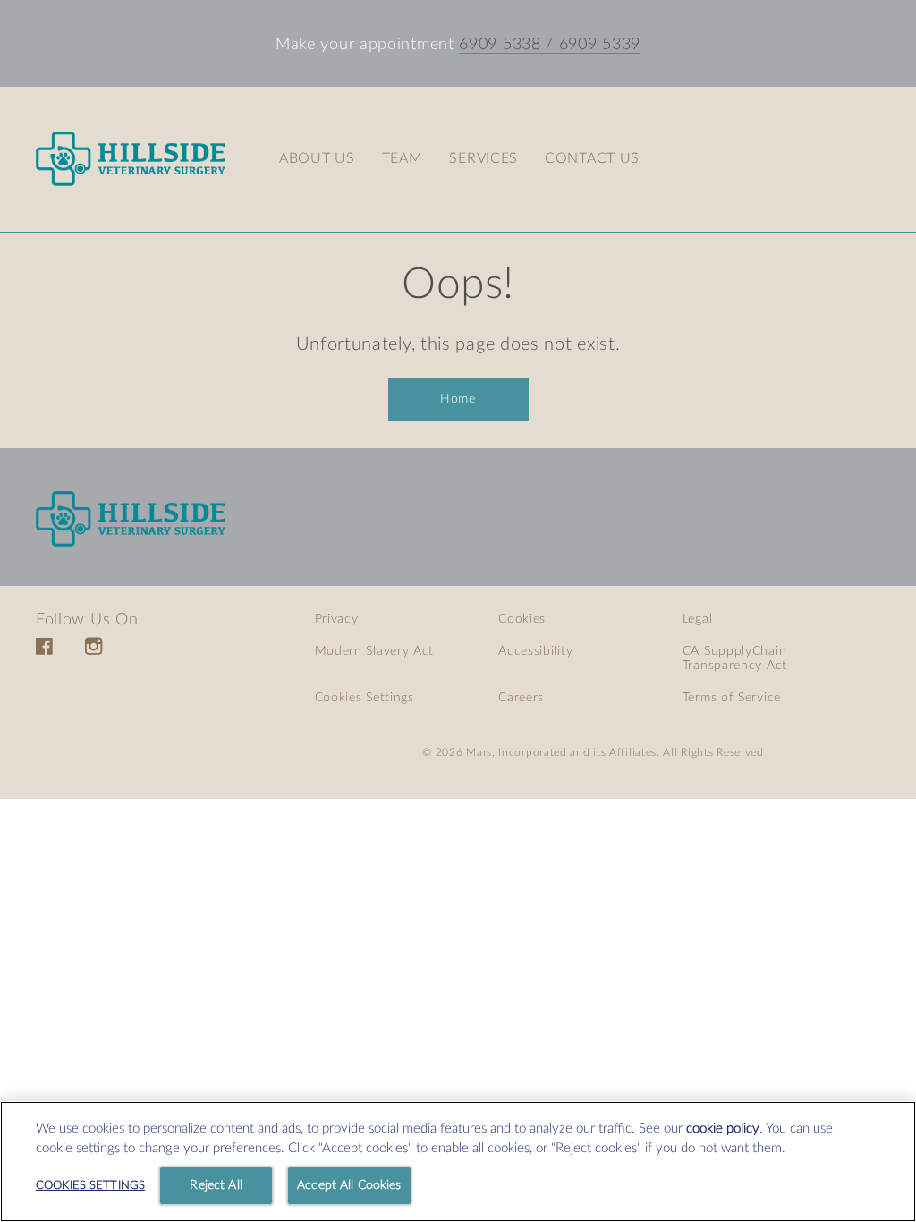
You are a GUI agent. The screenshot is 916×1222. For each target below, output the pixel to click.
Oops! (457, 284)
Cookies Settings (364, 698)
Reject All (216, 1185)
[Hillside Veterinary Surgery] (130, 519)
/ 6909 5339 (590, 45)
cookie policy (722, 1128)
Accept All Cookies (349, 1185)
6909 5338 (499, 45)
